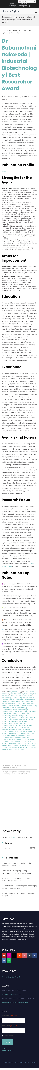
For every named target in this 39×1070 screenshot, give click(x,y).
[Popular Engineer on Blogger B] (19, 955)
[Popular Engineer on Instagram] (9, 955)
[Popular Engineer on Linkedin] (4, 960)
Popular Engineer (11, 11)
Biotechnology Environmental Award (15, 711)
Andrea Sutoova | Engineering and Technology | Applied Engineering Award (19, 887)
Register (5, 1048)
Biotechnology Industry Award (18, 713)
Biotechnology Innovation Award (13, 717)
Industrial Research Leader (11, 737)
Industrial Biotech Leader (18, 731)
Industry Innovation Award (11, 741)
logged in (14, 837)
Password (9, 1026)
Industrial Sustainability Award (15, 738)
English (23, 1)
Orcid (4, 171)
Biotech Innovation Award (11, 704)
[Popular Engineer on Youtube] (4, 955)
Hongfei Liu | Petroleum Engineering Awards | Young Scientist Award (16, 773)
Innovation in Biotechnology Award (16, 742)
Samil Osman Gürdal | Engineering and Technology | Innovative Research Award (16, 872)
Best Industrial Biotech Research (19, 695)
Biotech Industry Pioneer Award (21, 702)
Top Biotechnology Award (16, 749)
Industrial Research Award (20, 735)
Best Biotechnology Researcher (21, 694)
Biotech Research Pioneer (17, 706)
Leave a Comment (17, 33)
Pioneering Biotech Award (16, 745)
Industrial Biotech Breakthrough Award (16, 728)
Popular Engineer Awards (11, 977)
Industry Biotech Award (25, 739)
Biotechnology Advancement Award (14, 709)
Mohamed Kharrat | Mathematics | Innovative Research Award (18, 894)
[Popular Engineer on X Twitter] (14, 955)
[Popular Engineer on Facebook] (34, 955)
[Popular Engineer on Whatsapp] (9, 960)
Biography (13, 692)
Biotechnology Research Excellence (14, 721)
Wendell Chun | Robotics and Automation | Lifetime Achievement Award (17, 879)
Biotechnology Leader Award (24, 719)
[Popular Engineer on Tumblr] (29, 955)
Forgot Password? (8, 1050)
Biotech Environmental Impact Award (18, 699)
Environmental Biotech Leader (13, 725)
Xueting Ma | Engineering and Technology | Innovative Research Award (18, 864)
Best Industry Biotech (20, 698)
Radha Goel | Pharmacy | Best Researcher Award (15, 766)
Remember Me (9, 1036)
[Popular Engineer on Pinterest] (24, 955)
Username (9, 1015)
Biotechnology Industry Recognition (14, 715)
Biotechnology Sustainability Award (14, 723)
